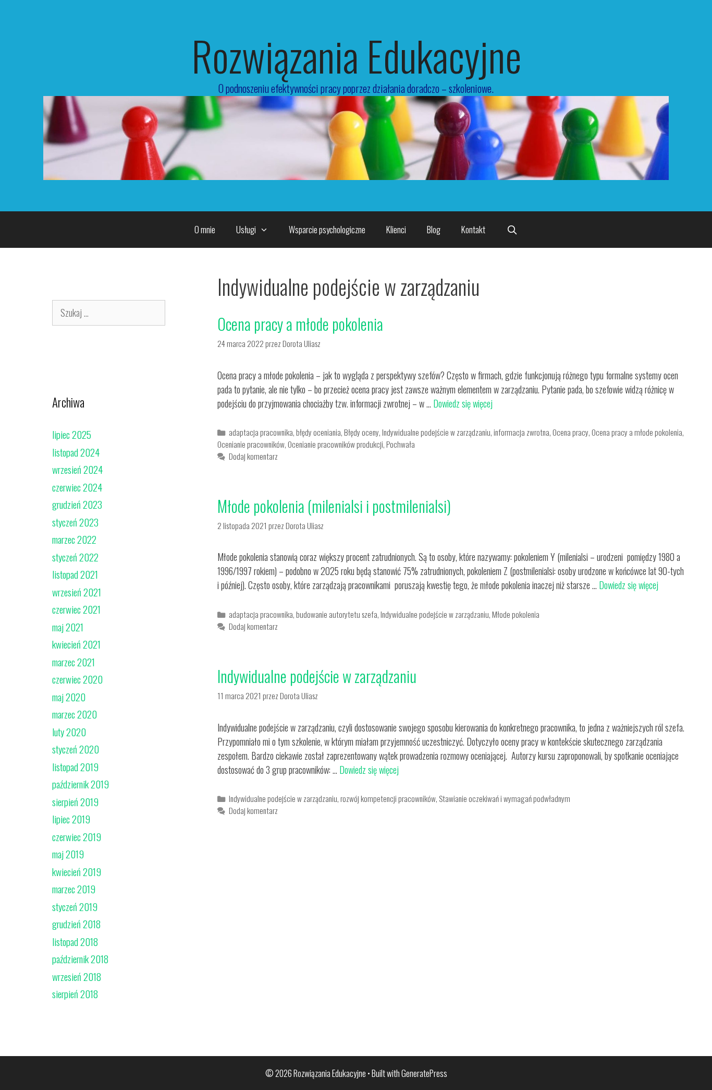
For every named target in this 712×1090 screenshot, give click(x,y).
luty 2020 (69, 731)
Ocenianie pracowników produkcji (335, 444)
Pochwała (400, 444)
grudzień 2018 (76, 923)
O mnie (204, 229)
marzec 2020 (74, 713)
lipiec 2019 (71, 818)
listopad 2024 (76, 452)
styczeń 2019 (74, 906)
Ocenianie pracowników (251, 444)
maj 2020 (68, 696)
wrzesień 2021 (76, 591)
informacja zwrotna (521, 432)
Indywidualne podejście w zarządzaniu (436, 432)
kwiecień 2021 (76, 644)
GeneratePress (424, 1073)
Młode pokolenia (515, 614)
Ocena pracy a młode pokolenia (300, 324)
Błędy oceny (361, 432)
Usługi (246, 229)
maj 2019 (68, 853)
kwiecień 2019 (76, 871)
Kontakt (473, 229)
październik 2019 (80, 783)
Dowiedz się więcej (463, 403)
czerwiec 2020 (77, 679)
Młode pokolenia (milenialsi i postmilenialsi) (334, 506)
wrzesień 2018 (76, 976)
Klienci (396, 229)
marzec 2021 (73, 661)
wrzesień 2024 (77, 469)
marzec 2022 (74, 539)
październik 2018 (80, 958)
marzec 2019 (73, 888)
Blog (433, 229)
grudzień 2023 (77, 504)
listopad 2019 (75, 766)
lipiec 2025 (71, 434)
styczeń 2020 (75, 748)
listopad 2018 (75, 941)
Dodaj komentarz (253, 456)
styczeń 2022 (75, 556)
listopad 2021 (75, 574)
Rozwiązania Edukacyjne (356, 55)
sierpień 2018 (75, 993)
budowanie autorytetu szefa (336, 614)
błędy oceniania (318, 432)
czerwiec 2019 (76, 836)
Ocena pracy (570, 432)
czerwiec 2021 (76, 609)
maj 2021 (67, 626)
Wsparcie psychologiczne (327, 229)
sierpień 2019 (75, 801)
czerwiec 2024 (77, 487)
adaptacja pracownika (261, 432)
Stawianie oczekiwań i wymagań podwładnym (504, 798)
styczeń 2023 (75, 521)
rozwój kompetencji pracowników (388, 798)
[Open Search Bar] (512, 229)
